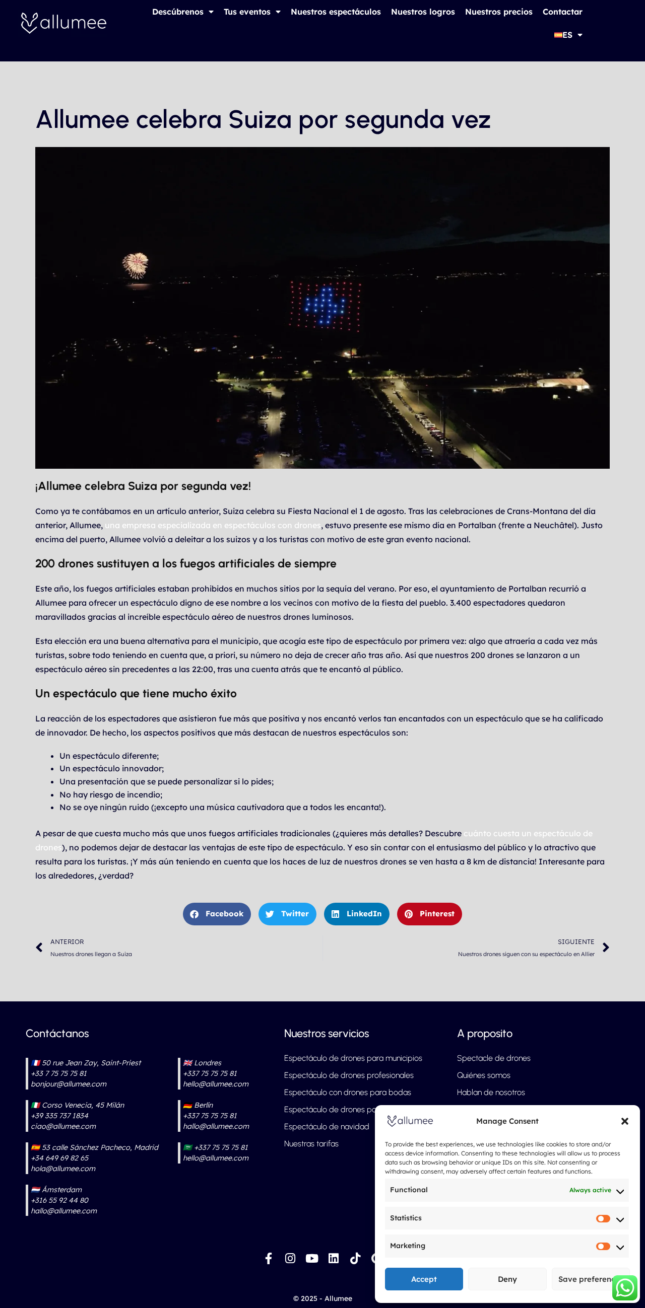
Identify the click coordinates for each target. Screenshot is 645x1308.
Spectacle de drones (494, 1058)
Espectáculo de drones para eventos (348, 1109)
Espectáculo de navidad (326, 1126)
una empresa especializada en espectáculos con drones (213, 525)
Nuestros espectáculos (336, 12)
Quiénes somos (483, 1075)
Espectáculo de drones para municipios (353, 1058)
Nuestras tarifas (311, 1143)
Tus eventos (247, 12)
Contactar (563, 12)
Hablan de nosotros (491, 1092)
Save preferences (590, 1279)
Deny (507, 1279)
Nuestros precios (499, 12)
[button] (625, 1121)
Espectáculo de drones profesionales (349, 1075)
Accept (424, 1279)
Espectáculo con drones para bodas (347, 1092)
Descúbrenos (178, 12)
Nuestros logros (423, 12)
